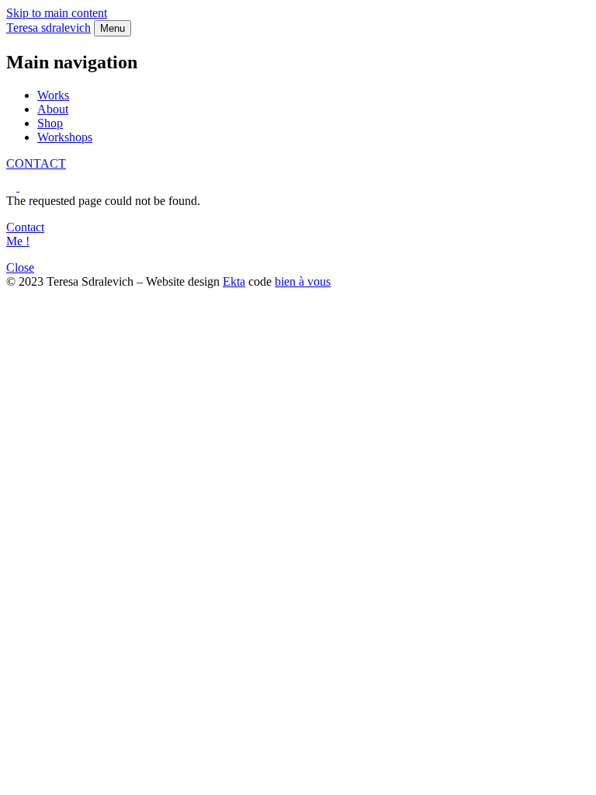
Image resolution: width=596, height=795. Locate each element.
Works (53, 95)
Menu (112, 28)
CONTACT (36, 163)
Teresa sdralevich (48, 27)
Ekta (234, 281)
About (52, 109)
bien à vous (303, 281)
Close (20, 267)
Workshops (64, 137)
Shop (50, 123)
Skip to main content (56, 12)
